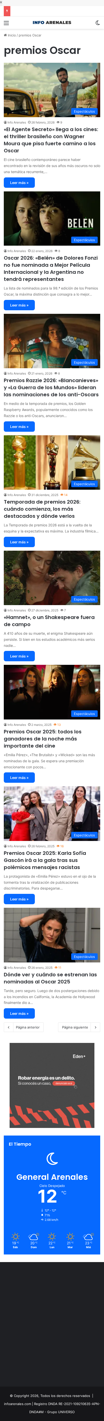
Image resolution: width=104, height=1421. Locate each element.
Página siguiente (75, 1027)
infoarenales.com (17, 1404)
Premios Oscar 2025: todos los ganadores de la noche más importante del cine (43, 738)
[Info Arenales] (52, 22)
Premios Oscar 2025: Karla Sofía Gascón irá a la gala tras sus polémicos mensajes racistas (45, 860)
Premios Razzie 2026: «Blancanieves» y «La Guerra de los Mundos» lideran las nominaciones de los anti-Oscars (51, 387)
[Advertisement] (52, 1325)
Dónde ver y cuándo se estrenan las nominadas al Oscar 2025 (50, 978)
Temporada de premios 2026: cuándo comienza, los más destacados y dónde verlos (42, 509)
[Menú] (6, 24)
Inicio (11, 35)
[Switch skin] (97, 24)
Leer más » (19, 182)
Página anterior (28, 1027)
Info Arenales (17, 122)
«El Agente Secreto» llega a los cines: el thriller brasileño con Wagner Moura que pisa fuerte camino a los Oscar (51, 140)
